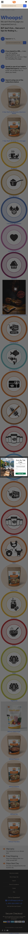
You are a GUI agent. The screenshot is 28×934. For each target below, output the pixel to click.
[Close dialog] (26, 458)
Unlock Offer (20, 473)
